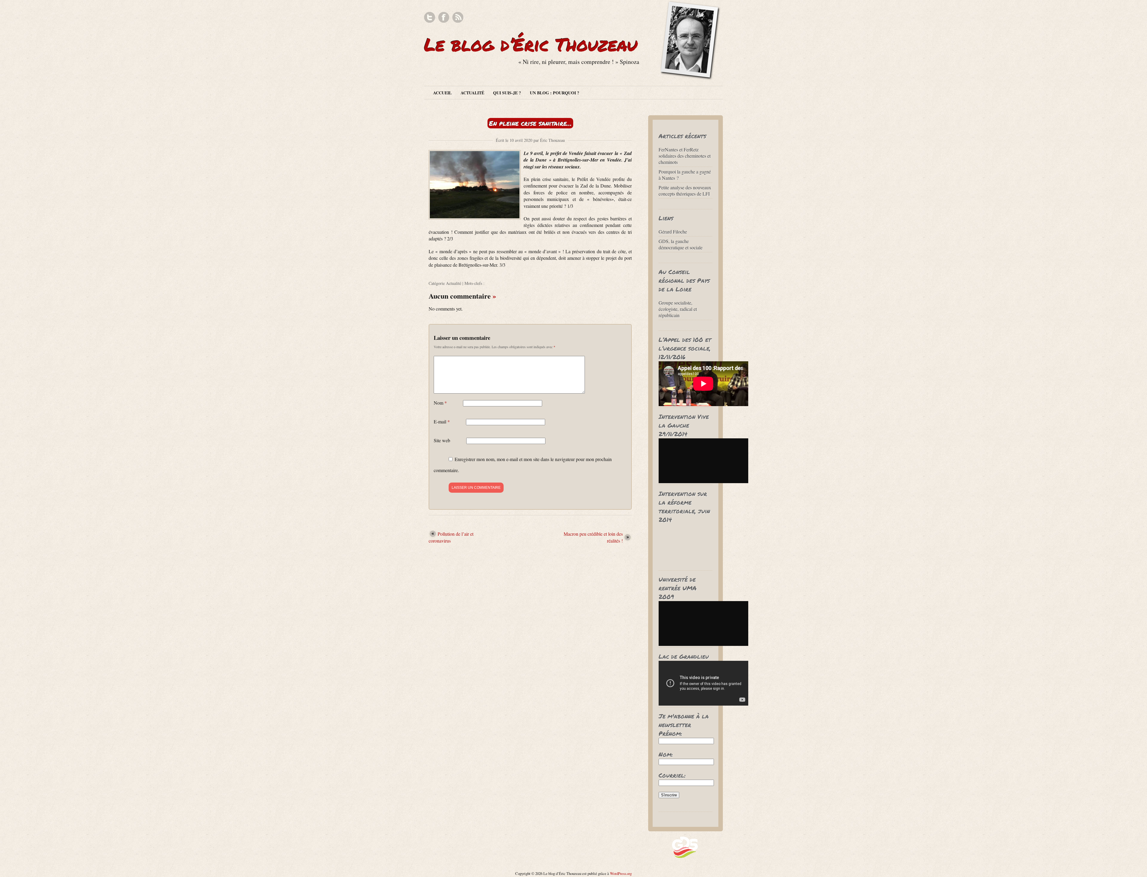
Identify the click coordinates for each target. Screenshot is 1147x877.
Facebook (443, 17)
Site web (442, 440)
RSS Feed (457, 17)
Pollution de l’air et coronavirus (451, 537)
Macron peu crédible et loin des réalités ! (593, 537)
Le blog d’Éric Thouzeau (530, 44)
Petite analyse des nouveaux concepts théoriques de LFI (685, 190)
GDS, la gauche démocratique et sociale (681, 244)
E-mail (442, 421)
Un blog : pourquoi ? (554, 93)
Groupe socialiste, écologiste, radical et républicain (678, 308)
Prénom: (670, 733)
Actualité (472, 93)
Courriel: (672, 775)
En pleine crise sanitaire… (530, 123)
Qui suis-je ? (507, 93)
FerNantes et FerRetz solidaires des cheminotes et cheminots (685, 155)
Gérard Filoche (673, 231)
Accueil (442, 93)
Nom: (666, 754)
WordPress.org (621, 873)
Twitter (429, 17)
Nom (440, 403)
